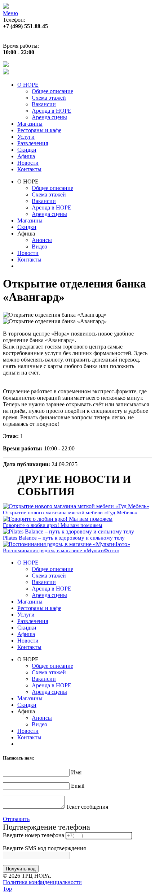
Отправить (16, 819)
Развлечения (32, 143)
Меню (10, 13)
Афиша (26, 156)
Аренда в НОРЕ (51, 111)
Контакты (29, 169)
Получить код (21, 869)
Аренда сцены (49, 117)
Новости (28, 163)
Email (77, 786)
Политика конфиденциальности (42, 882)
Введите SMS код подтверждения (44, 848)
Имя (76, 772)
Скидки (26, 150)
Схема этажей (49, 98)
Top (7, 889)
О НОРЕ (28, 85)
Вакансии (44, 104)
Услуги (26, 137)
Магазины (30, 124)
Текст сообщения (87, 807)
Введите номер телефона (33, 835)
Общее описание (52, 91)
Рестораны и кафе (39, 130)
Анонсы (42, 240)
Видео (39, 246)
